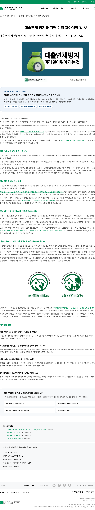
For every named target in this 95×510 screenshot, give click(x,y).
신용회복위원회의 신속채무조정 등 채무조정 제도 (37, 200)
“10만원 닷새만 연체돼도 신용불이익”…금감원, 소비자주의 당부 (27, 429)
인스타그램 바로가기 (64, 485)
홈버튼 (2, 16)
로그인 (68, 2)
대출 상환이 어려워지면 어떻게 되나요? (18, 410)
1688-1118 (28, 485)
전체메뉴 (84, 2)
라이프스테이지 (59, 8)
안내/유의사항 (15, 492)
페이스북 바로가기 (59, 485)
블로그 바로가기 (54, 485)
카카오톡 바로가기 (69, 485)
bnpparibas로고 (3, 7)
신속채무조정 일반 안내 (14, 432)
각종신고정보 (25, 492)
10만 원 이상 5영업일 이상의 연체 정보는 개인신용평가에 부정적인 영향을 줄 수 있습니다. (32, 191)
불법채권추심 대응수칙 (45, 107)
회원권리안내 (4, 492)
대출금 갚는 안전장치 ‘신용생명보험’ (73, 140)
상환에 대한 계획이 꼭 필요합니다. (32, 131)
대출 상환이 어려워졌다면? (28, 107)
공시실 (92, 2)
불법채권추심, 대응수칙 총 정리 (14, 459)
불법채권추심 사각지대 (11, 466)
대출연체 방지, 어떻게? (11, 452)
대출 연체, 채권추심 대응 (25, 16)
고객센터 (74, 8)
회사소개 (86, 8)
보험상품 (44, 8)
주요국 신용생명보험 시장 (15, 438)
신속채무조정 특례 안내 (14, 435)
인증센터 (76, 2)
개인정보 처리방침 (77, 492)
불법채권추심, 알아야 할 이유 (15, 403)
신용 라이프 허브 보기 (11, 107)
